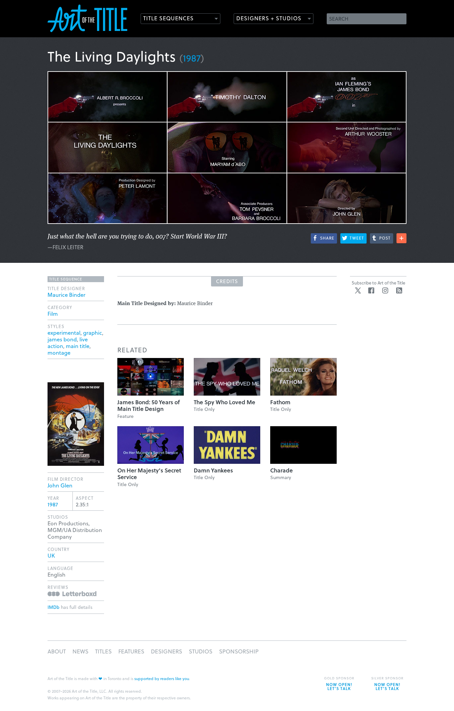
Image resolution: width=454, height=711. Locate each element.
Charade (281, 470)
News (80, 651)
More (401, 238)
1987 (192, 58)
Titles (103, 651)
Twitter (358, 290)
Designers (166, 651)
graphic (92, 332)
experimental (64, 332)
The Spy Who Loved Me (224, 402)
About (57, 651)
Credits (227, 281)
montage (59, 352)
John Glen (60, 485)
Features (131, 651)
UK (51, 555)
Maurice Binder (66, 294)
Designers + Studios (268, 18)
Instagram (385, 290)
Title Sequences (168, 18)
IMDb (53, 607)
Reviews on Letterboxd (72, 593)
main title (77, 346)
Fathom (280, 402)
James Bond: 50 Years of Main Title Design (148, 405)
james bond (62, 339)
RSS (399, 290)
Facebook (371, 290)
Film (53, 313)
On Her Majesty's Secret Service (149, 473)
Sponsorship (239, 651)
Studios (200, 651)
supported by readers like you (161, 678)
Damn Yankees (213, 470)
